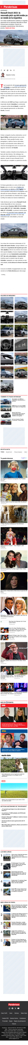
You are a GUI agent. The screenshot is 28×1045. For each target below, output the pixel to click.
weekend (14, 781)
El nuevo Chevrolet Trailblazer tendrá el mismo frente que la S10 (14, 817)
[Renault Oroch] (7, 303)
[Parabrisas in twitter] (15, 1008)
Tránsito (14, 1024)
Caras (10, 1013)
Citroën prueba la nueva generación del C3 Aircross (13, 821)
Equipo (10, 1021)
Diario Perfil (4, 1013)
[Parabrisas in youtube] (18, 1008)
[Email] (14, 70)
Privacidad (5, 1021)
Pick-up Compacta (18, 452)
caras (14, 705)
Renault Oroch (9, 452)
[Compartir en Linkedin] (10, 70)
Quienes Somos (14, 1018)
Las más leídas (6, 852)
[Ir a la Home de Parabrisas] (10, 6)
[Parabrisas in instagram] (9, 1008)
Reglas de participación (20, 1021)
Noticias (17, 1013)
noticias (14, 731)
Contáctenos (23, 1018)
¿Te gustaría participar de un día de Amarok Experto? (13, 809)
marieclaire (14, 756)
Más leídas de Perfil (8, 902)
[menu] (2, 7)
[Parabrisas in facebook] (12, 1008)
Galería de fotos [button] (10, 28)
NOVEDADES (4, 10)
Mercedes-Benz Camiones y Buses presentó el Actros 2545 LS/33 (14, 825)
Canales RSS (5, 1018)
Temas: (2, 452)
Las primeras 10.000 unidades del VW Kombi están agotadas (13, 813)
